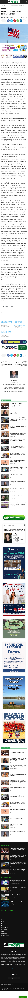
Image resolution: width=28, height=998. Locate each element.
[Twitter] (11, 20)
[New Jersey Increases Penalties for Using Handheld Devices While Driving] (5, 490)
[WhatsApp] (17, 20)
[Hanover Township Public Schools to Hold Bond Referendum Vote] (5, 441)
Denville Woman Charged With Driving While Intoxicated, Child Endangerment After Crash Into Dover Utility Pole (18, 433)
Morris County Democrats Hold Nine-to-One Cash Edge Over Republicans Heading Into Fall (18, 412)
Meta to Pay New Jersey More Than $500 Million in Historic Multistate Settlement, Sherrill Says (17, 882)
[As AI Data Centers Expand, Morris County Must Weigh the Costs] (5, 904)
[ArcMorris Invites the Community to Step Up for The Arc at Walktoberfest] (5, 469)
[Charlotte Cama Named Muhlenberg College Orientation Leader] (5, 483)
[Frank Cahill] (2, 17)
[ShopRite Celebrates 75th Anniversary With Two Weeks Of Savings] (5, 889)
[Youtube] (19, 978)
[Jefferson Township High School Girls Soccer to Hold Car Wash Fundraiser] (5, 448)
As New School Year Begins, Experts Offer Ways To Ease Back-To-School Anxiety (17, 454)
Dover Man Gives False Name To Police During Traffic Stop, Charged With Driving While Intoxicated (18, 419)
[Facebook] (8, 20)
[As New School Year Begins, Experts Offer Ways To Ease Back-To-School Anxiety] (5, 455)
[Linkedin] (21, 20)
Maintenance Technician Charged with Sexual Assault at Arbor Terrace (21, 364)
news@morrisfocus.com (11, 968)
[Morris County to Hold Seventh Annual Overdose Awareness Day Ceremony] (5, 505)
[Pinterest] (14, 20)
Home (2, 5)
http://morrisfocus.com (14, 382)
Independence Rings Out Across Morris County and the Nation (6, 322)
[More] (24, 20)
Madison (3, 478)
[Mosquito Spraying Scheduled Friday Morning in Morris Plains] (5, 462)
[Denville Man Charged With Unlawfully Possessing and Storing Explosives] (5, 406)
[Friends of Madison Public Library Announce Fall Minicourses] (5, 498)
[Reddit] (12, 978)
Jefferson (3, 450)
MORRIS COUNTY (5, 747)
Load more (14, 838)
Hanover (3, 443)
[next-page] (4, 510)
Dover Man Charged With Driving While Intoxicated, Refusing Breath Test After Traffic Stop (18, 426)
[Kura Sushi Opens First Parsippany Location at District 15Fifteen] (5, 897)
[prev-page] (2, 510)
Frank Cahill (6, 17)
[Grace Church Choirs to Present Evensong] (5, 476)
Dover (3, 422)
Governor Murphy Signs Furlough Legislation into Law (6, 364)
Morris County (7, 5)
